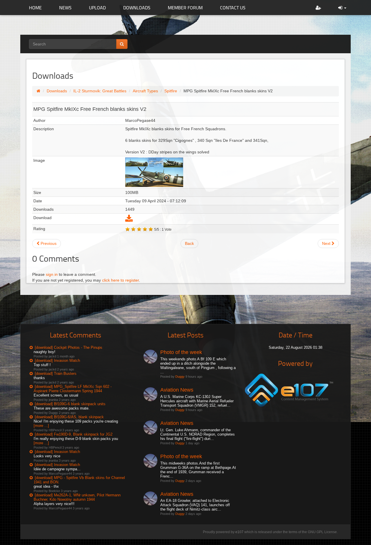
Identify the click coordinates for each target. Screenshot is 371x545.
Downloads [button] (136, 7)
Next (327, 243)
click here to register (120, 280)
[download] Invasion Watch (57, 360)
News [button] (65, 7)
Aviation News (176, 390)
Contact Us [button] (232, 7)
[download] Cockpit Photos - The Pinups (68, 347)
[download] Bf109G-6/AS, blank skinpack (69, 417)
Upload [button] (97, 7)
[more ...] (41, 425)
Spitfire (170, 91)
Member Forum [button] (185, 7)
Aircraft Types (145, 91)
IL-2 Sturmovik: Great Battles (99, 91)
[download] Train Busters (56, 373)
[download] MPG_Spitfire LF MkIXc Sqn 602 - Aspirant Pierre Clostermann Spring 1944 (73, 388)
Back (189, 243)
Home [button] (35, 7)
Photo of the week (181, 352)
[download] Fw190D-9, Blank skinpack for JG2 (73, 434)
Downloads (57, 91)
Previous (48, 243)
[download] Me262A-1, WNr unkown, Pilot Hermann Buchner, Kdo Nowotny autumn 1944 (77, 497)
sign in (52, 274)
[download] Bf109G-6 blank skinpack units (70, 404)
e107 (239, 532)
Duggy (180, 376)
